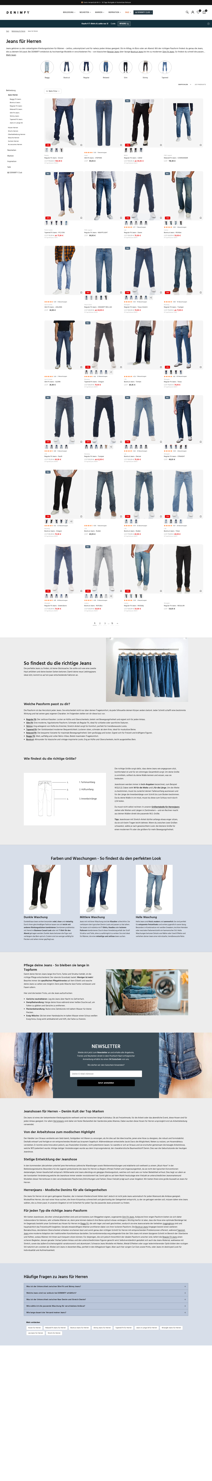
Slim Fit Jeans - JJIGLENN (53, 307)
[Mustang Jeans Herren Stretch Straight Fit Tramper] (104, 419)
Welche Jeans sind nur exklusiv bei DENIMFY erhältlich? (51, 1293)
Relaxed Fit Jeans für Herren (55, 1327)
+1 (111, 372)
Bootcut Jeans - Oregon (53, 531)
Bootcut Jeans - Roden (92, 531)
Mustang (166, 305)
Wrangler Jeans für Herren (171, 1327)
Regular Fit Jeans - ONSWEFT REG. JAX (98, 307)
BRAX (126, 155)
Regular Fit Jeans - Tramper (174, 307)
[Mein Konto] (192, 12)
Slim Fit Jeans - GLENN (52, 382)
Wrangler (127, 305)
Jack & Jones (48, 305)
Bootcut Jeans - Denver (132, 456)
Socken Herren (13, 141)
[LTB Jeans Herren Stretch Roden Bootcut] (143, 494)
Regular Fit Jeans (16, 105)
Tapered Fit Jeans (16, 119)
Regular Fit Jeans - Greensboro (55, 606)
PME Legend (168, 155)
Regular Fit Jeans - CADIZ (133, 158)
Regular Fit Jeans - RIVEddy (134, 606)
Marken (98, 12)
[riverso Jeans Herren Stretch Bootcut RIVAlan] (183, 195)
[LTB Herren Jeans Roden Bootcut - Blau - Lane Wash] (104, 494)
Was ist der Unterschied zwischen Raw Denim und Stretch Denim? (56, 1299)
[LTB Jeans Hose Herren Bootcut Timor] (183, 494)
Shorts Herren (13, 131)
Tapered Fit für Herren (123, 1327)
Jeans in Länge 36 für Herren (146, 1327)
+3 (71, 521)
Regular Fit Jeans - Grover (53, 158)
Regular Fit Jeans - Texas (173, 382)
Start (7, 31)
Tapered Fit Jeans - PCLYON (54, 233)
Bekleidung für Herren (18, 31)
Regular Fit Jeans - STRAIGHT (174, 456)
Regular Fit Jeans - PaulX (53, 456)
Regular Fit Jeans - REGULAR (174, 606)
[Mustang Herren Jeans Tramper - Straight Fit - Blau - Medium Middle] (183, 270)
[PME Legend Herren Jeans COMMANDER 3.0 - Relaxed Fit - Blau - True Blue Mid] (183, 123)
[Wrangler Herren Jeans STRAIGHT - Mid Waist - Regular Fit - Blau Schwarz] (183, 419)
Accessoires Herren (15, 144)
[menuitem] (69, 12)
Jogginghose (168, 1223)
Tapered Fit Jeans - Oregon (94, 382)
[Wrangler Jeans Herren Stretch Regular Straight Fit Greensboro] (64, 569)
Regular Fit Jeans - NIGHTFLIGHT (96, 233)
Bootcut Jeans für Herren (79, 1327)
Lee (125, 230)
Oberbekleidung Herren (16, 134)
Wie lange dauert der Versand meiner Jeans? (46, 1312)
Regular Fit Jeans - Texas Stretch (136, 307)
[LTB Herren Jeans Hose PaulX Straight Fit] (64, 419)
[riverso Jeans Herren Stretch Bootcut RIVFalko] (104, 569)
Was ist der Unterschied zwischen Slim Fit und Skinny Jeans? (53, 1286)
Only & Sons (88, 305)
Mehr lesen (11, 55)
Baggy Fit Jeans (15, 99)
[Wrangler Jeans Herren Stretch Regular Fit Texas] (143, 270)
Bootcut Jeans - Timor (172, 531)
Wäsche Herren (13, 137)
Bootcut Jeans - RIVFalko (93, 606)
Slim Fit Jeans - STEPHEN (93, 158)
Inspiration (113, 12)
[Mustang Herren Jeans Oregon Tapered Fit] (104, 345)
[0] (203, 12)
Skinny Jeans (14, 116)
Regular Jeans (113, 51)
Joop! (86, 155)
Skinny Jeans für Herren (102, 1327)
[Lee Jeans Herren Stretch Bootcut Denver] (143, 419)
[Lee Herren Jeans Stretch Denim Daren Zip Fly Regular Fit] (143, 195)
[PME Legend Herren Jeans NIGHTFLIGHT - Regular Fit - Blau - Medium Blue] (104, 195)
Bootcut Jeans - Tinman (132, 382)
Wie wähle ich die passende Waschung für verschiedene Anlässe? (55, 1306)
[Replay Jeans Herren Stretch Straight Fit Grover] (64, 123)
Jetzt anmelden (106, 1083)
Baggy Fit (84, 1223)
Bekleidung (68, 12)
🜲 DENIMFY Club (142, 12)
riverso (166, 230)
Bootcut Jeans (137, 51)
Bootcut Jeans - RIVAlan (172, 233)
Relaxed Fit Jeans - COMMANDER (176, 158)
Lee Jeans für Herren (35, 1333)
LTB (125, 379)
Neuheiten (84, 12)
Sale (127, 12)
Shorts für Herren (54, 1333)
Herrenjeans (58, 1121)
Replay (46, 155)
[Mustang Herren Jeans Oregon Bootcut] (64, 494)
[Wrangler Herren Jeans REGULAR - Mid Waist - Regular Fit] (183, 569)
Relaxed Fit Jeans (16, 109)
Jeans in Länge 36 (16, 122)
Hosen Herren (13, 127)
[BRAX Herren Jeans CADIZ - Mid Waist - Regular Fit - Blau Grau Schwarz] (143, 123)
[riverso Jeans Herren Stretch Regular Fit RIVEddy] (143, 569)
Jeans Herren (13, 94)
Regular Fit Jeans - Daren (133, 233)
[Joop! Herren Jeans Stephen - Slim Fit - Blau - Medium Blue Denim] (104, 123)
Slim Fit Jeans (168, 51)
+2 (151, 298)
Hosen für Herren (34, 1327)
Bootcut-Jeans (141, 1227)
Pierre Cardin (48, 230)
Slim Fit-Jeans (128, 1217)
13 (112, 623)
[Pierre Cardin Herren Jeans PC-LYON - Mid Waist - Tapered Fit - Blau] (64, 195)
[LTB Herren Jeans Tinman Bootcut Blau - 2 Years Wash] (143, 345)
